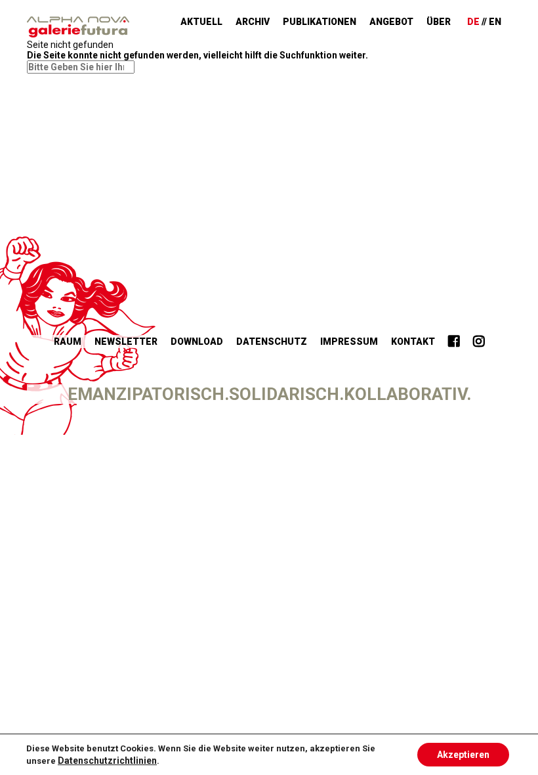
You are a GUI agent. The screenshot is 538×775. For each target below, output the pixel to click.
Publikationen (319, 21)
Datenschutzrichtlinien (107, 760)
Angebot (391, 21)
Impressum (349, 341)
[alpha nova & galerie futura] (78, 26)
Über (438, 21)
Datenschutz (271, 341)
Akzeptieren (463, 754)
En (495, 21)
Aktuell (201, 21)
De (473, 21)
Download (197, 341)
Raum (67, 341)
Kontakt (413, 341)
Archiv (253, 21)
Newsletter (125, 341)
